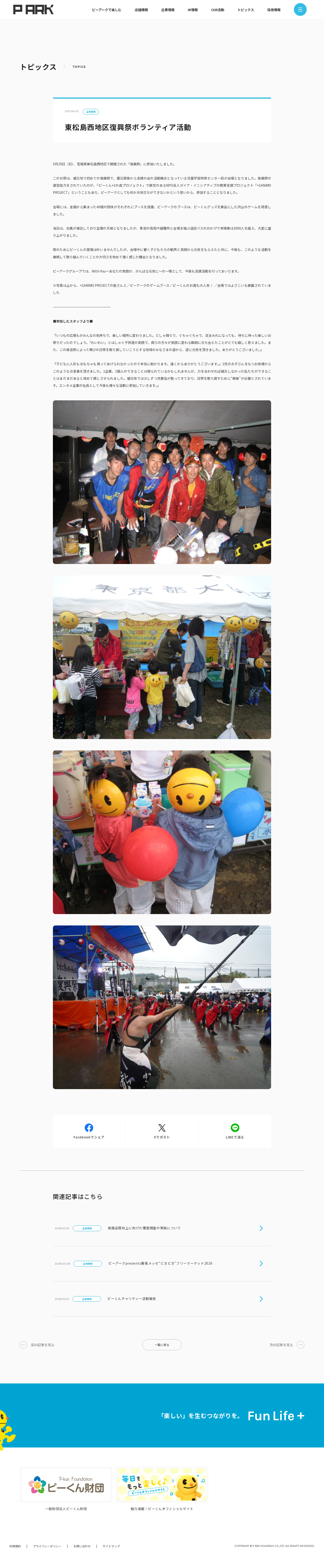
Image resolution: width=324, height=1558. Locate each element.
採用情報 (274, 9)
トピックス (245, 9)
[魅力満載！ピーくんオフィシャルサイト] (162, 1484)
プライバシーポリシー (47, 1546)
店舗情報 (141, 9)
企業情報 (168, 9)
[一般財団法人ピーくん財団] (66, 1484)
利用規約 (15, 1546)
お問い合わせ (82, 1546)
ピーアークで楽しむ (106, 9)
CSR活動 (217, 9)
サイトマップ (111, 1546)
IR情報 (193, 9)
